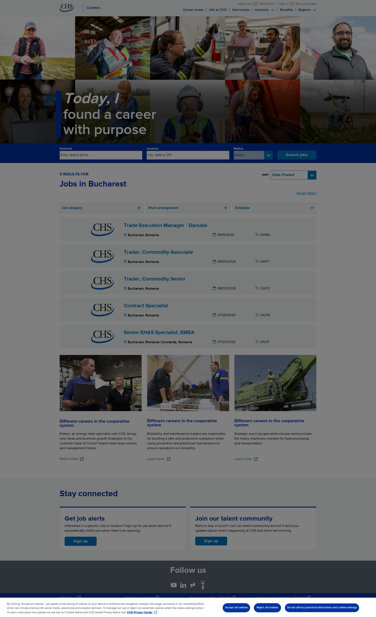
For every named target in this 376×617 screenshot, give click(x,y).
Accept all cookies (236, 607)
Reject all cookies (267, 607)
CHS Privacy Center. (140, 612)
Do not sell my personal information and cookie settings (322, 607)
